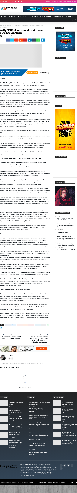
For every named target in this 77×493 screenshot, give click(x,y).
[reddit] (21, 40)
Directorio (54, 1)
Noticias (6, 25)
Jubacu (5, 36)
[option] (8, 378)
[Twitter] (13, 1)
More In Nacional (16, 367)
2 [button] (25, 392)
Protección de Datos (71, 1)
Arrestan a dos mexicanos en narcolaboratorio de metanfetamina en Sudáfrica (25, 384)
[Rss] (21, 1)
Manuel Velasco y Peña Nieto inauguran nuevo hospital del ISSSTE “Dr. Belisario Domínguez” (39, 338)
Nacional (11, 25)
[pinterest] (25, 40)
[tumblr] (34, 40)
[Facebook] (10, 1)
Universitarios (12, 378)
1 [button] (24, 392)
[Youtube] (16, 1)
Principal (25, 378)
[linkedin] (30, 40)
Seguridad (30, 378)
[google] (16, 40)
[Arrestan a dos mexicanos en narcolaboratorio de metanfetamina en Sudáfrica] (25, 374)
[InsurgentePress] (10, 5)
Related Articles (5, 367)
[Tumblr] (18, 1)
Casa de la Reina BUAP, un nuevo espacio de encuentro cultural (7, 384)
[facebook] (8, 40)
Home (1, 25)
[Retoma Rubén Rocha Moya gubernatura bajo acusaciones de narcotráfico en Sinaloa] (43, 374)
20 (64, 417)
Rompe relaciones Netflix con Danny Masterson (12, 337)
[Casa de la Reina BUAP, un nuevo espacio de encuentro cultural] (8, 374)
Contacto (48, 1)
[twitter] (12, 40)
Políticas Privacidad (61, 1)
